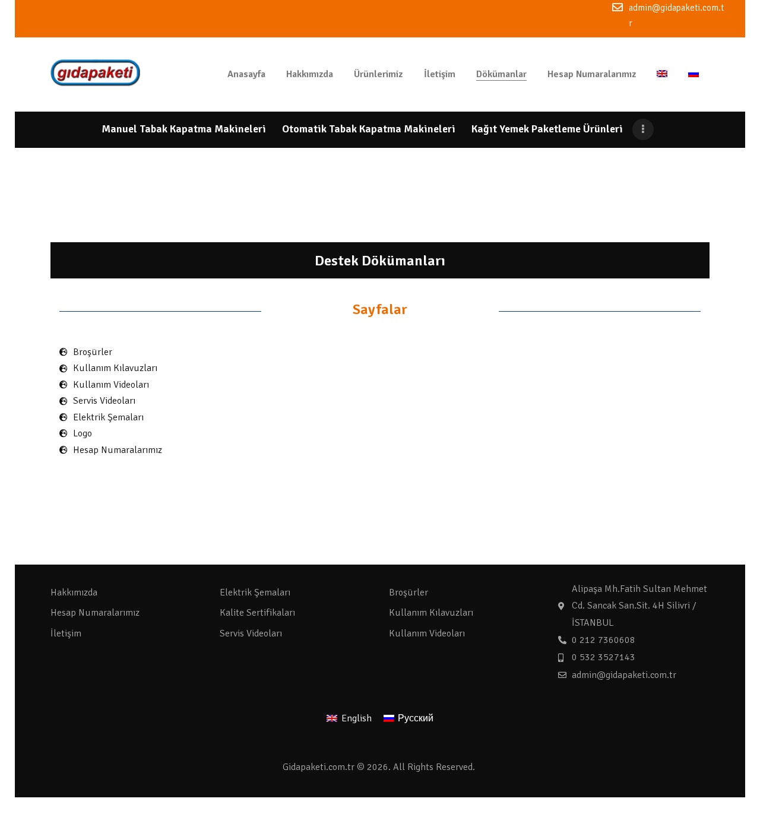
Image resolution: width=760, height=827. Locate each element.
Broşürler (408, 592)
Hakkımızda (73, 592)
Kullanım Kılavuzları (431, 613)
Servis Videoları (251, 633)
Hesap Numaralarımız (95, 613)
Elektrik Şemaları (255, 592)
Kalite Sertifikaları (257, 613)
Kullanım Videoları (427, 633)
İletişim (65, 633)
